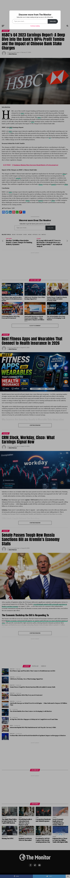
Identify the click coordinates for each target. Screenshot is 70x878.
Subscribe (53, 21)
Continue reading (35, 26)
